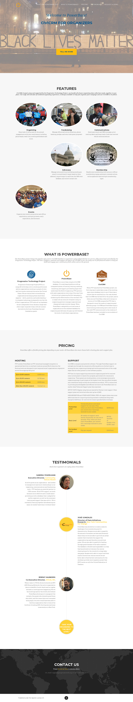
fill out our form (63, 669)
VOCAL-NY (50, 580)
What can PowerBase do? (47, 4)
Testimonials (96, 4)
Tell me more (66, 52)
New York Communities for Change (92, 523)
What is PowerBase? (70, 4)
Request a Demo (111, 4)
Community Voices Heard (49, 479)
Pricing (84, 4)
